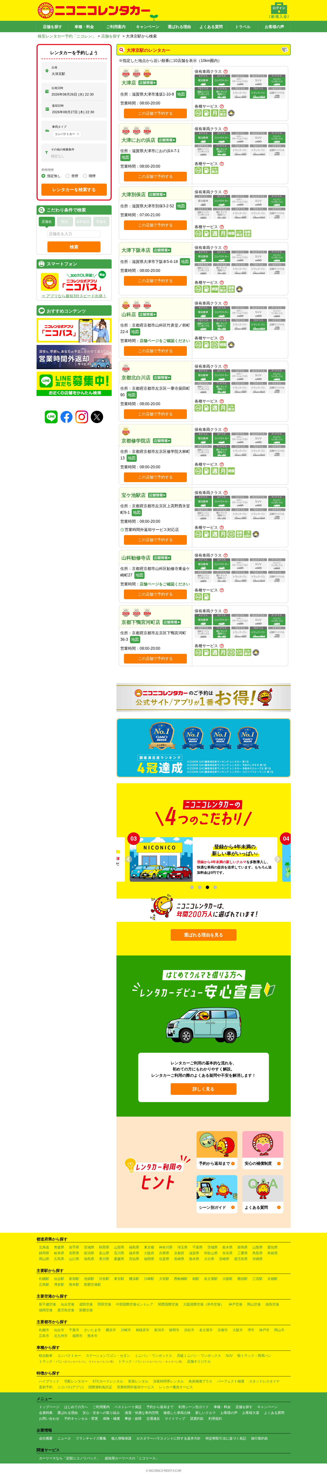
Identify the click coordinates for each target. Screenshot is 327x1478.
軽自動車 (46, 1356)
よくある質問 (211, 27)
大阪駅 (227, 1279)
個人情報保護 (121, 1438)
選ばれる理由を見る (203, 935)
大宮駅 (164, 1279)
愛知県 (272, 1247)
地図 (181, 94)
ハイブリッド (49, 1381)
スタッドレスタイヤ (264, 1381)
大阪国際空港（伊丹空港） (203, 1304)
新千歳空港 (47, 1304)
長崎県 (179, 1259)
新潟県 (89, 1253)
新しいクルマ (205, 1413)
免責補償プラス (200, 1381)
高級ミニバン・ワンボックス (199, 1356)
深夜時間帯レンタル (168, 1381)
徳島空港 (272, 1304)
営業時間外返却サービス (135, 1387)
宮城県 (89, 1247)
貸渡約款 (197, 1418)
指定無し (54, 176)
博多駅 (59, 1284)
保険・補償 (111, 1418)
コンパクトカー (69, 1356)
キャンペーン (147, 27)
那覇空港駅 (92, 1284)
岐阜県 (59, 1253)
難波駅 (242, 1279)
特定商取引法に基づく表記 (225, 1438)
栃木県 (227, 1247)
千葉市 (74, 1330)
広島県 (59, 1259)
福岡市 (77, 1336)
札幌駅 (44, 1279)
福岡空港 (46, 1310)
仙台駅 (59, 1279)
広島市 (44, 1336)
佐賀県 (164, 1259)
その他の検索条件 (62, 149)
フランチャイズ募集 (91, 1438)
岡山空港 (254, 1304)
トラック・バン (76, 1361)
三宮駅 (257, 1279)
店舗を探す (52, 27)
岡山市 (279, 1330)
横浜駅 (134, 1279)
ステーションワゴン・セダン (108, 1356)
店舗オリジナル (199, 1361)
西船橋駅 (181, 1279)
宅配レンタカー (76, 1381)
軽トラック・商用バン (254, 1356)
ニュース (64, 1438)
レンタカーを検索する (74, 189)
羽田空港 (104, 1304)
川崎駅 (149, 1279)
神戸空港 (235, 1304)
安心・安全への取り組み (101, 1413)
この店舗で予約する (155, 113)
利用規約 (215, 1418)
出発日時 (57, 88)
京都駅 (272, 1279)
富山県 (104, 1253)
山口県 (74, 1259)
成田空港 (86, 1304)
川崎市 (126, 1330)
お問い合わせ (49, 1418)
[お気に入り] (285, 50)
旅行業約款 (259, 1438)
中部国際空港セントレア (134, 1304)
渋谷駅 (104, 1279)
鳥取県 (257, 1253)
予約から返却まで (160, 1407)
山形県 (119, 1247)
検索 (74, 247)
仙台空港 (67, 1304)
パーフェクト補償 (230, 1381)
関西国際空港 (168, 1304)
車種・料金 (84, 27)
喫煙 (92, 176)
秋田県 (104, 1247)
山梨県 (257, 1247)
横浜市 (111, 1330)
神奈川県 (166, 1247)
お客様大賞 (250, 1413)
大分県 (209, 1259)
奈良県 (227, 1253)
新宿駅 (74, 1279)
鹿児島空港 (65, 1310)
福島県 (134, 1247)
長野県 (74, 1253)
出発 (54, 67)
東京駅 (119, 1279)
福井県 (134, 1253)
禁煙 (74, 176)
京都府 (179, 1253)
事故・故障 (133, 1418)
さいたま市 (92, 1330)
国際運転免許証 (100, 1387)
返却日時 (58, 105)
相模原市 (142, 1330)
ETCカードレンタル (108, 1381)
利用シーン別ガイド (193, 1407)
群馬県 (242, 1247)
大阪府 (149, 1253)
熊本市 (92, 1336)
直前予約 (46, 1387)
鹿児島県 (241, 1259)
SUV (229, 1356)
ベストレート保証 (128, 1407)
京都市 (223, 1330)
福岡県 (149, 1259)
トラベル (243, 27)
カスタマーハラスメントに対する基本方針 (168, 1438)
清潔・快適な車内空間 (142, 1413)
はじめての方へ (76, 1407)
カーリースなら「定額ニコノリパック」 (69, 1458)
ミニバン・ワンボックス (153, 1356)
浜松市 (189, 1330)
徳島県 (89, 1259)
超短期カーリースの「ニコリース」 (132, 1458)
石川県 (119, 1253)
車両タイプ (59, 126)
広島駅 (44, 1284)
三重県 (242, 1253)
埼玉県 (182, 1247)
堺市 (251, 1330)
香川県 (104, 1259)
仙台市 (59, 1330)
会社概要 (46, 1438)
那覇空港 (86, 1310)
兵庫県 (164, 1253)
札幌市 (44, 1330)
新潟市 (159, 1330)
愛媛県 (119, 1259)
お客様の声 (274, 27)
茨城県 (212, 1247)
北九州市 (61, 1336)
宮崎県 (224, 1259)
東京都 (149, 1247)
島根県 (272, 1253)
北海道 (44, 1247)
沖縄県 (257, 1259)
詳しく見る (203, 1089)
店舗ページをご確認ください (165, 341)
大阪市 (238, 1330)
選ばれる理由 (179, 27)
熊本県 (194, 1259)
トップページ (49, 1407)
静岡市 (174, 1330)
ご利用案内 (116, 27)
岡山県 (44, 1259)
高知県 (134, 1259)
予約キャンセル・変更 (81, 1418)
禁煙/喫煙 (47, 170)
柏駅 (195, 1279)
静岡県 (44, 1253)
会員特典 (46, 1413)
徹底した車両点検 (176, 1413)
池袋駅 (89, 1279)
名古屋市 (206, 1330)
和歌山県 (211, 1253)
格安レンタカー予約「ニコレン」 (67, 36)
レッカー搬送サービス (176, 1387)
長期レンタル (138, 1381)
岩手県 (74, 1247)
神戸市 (264, 1330)
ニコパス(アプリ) (70, 1387)
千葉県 (197, 1247)
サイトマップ (175, 1418)
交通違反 (153, 1418)
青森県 (59, 1247)
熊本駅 (74, 1284)
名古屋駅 (211, 1279)
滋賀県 (194, 1253)
